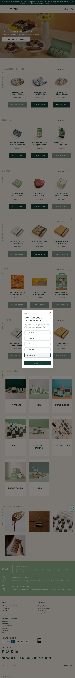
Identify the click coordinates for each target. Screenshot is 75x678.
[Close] (50, 313)
